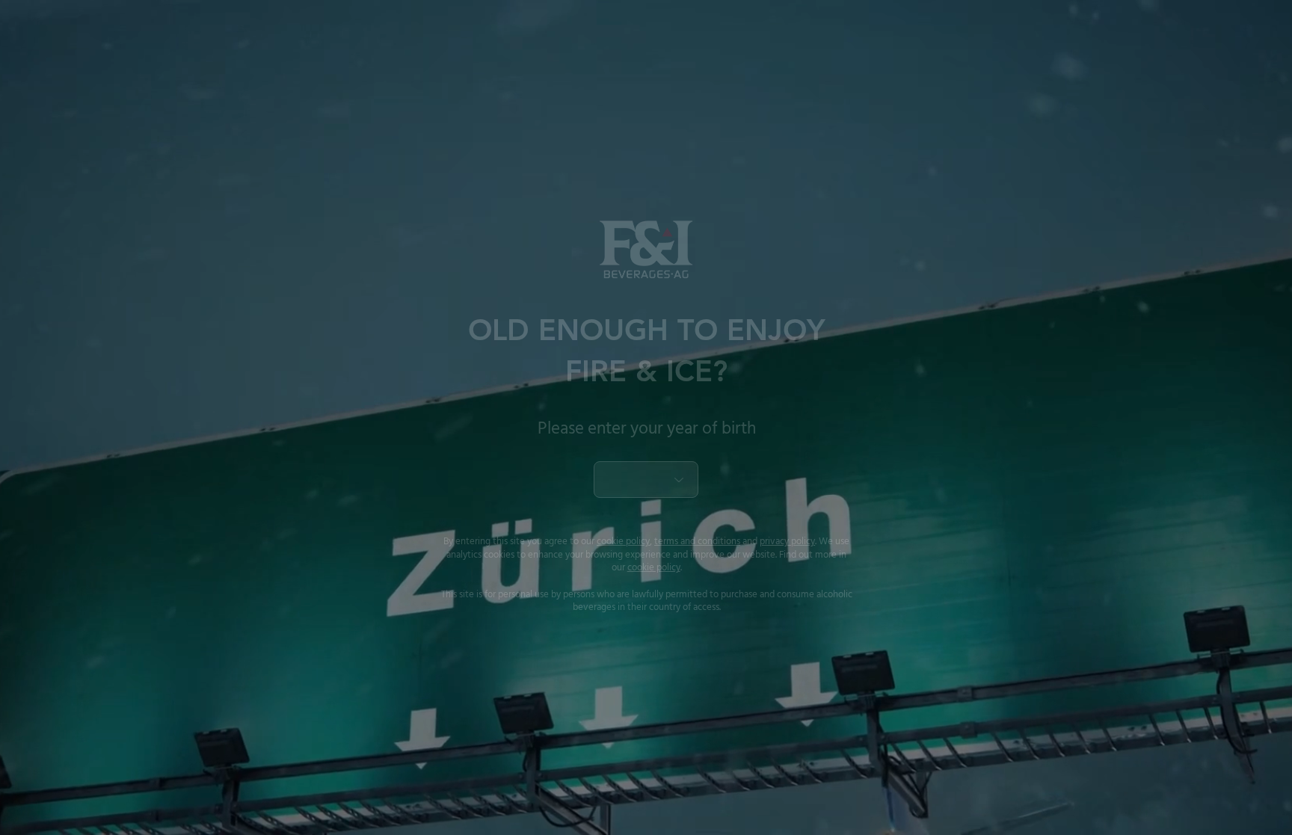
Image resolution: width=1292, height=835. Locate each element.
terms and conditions (697, 541)
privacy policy (787, 541)
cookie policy (623, 541)
